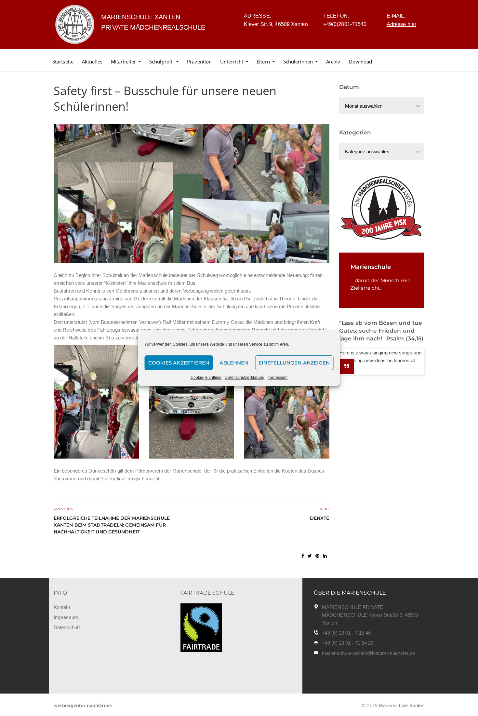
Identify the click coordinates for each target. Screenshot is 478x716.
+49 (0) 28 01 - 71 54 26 (347, 643)
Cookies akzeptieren (178, 363)
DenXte (319, 518)
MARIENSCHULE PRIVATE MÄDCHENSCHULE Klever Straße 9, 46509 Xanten (370, 615)
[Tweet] (310, 555)
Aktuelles (92, 61)
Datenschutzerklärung (244, 377)
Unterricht (231, 61)
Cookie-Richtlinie (206, 377)
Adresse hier (401, 24)
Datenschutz (67, 627)
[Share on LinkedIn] (325, 555)
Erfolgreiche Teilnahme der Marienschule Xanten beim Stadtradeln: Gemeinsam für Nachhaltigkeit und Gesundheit (112, 525)
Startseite (62, 61)
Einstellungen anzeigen (294, 363)
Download (360, 61)
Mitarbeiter (123, 61)
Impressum (277, 377)
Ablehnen (233, 363)
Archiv (333, 61)
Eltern (263, 61)
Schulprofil (161, 61)
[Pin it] (317, 555)
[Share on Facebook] (302, 555)
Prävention (199, 61)
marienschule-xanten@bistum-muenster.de (368, 653)
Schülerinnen (298, 61)
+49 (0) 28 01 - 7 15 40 (346, 633)
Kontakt (62, 607)
